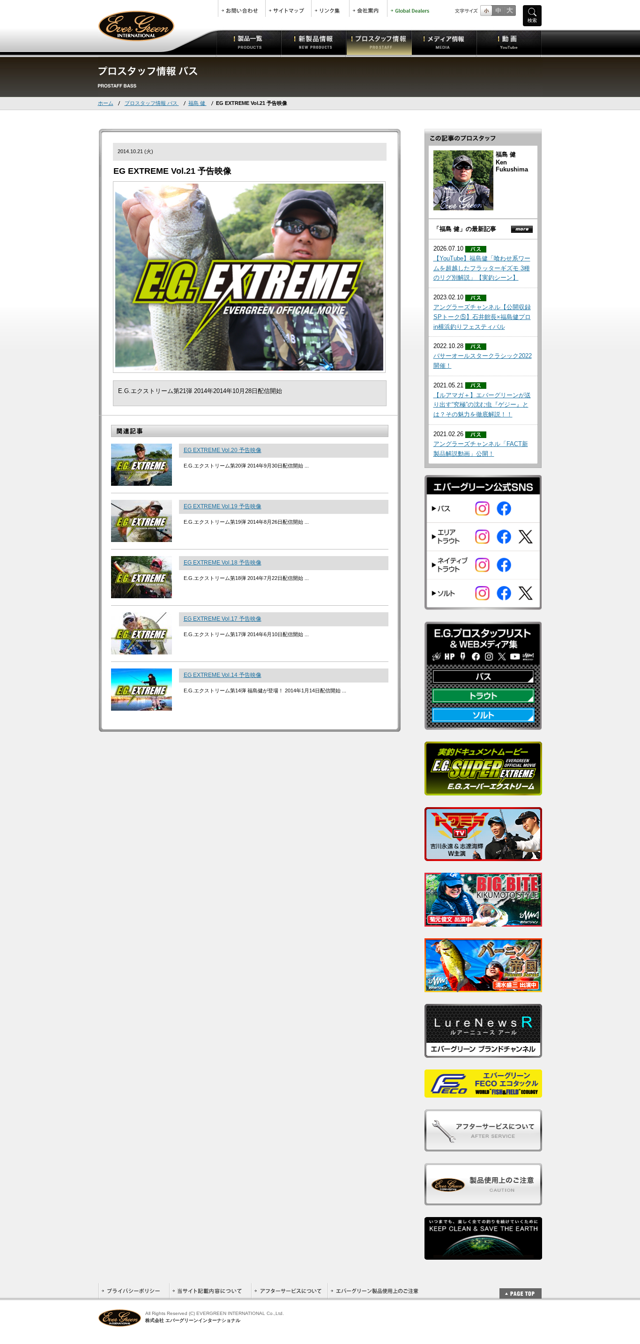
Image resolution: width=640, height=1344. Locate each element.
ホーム (105, 103)
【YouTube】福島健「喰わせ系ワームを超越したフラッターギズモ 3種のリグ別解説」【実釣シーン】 (481, 268)
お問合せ (241, 8)
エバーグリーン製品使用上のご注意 (374, 1291)
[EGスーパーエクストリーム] (483, 790)
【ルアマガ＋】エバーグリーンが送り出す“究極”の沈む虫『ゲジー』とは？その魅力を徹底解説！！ (482, 405)
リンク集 (330, 8)
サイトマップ (288, 8)
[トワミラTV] (483, 855)
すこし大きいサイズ (498, 10)
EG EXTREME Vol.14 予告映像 (222, 675)
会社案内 (368, 8)
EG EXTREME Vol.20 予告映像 (222, 450)
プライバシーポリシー (133, 1291)
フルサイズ (509, 10)
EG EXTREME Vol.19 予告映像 (222, 506)
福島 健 (197, 103)
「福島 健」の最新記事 (464, 228)
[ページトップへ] (520, 1288)
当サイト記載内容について (210, 1291)
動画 (509, 42)
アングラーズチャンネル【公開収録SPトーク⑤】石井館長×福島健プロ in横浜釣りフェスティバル (482, 317)
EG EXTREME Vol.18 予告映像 (222, 562)
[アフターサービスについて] (483, 1146)
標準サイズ (486, 10)
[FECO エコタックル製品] (483, 1092)
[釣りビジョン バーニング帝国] (483, 986)
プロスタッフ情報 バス (152, 103)
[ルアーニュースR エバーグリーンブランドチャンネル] (483, 1052)
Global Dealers (410, 8)
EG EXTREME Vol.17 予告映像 (222, 619)
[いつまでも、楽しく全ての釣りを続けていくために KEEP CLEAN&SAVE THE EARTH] (483, 1254)
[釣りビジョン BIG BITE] (483, 921)
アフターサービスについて (289, 1291)
